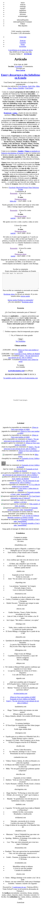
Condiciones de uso (19, 887)
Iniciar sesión (12, 300)
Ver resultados (20, 341)
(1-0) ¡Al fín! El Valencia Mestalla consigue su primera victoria (23, 516)
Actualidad (18, 66)
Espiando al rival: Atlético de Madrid (27, 354)
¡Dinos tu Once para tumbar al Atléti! (24, 428)
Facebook (12, 187)
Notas (23, 44)
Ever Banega (22, 86)
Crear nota (22, 37)
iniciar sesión (25, 296)
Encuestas (22, 46)
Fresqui (25, 187)
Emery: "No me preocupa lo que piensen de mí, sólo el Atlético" (23, 356)
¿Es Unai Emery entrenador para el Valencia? (25, 497)
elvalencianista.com (20, 693)
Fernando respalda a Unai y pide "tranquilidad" (25, 493)
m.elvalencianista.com (16, 371)
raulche (13, 218)
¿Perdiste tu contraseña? (25, 300)
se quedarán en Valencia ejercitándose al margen (20, 152)
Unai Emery (29, 88)
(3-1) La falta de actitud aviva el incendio (26, 485)
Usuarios (23, 42)
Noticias (23, 40)
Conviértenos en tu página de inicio (20, 50)
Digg (30, 187)
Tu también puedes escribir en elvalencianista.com (20, 378)
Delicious (35, 187)
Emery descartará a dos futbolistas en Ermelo (20, 76)
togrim (13, 256)
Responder (13, 193)
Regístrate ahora (9, 294)
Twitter (20, 189)
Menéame (19, 187)
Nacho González (18, 88)
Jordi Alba (31, 86)
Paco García (20, 70)
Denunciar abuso (20, 199)
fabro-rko (13, 201)
